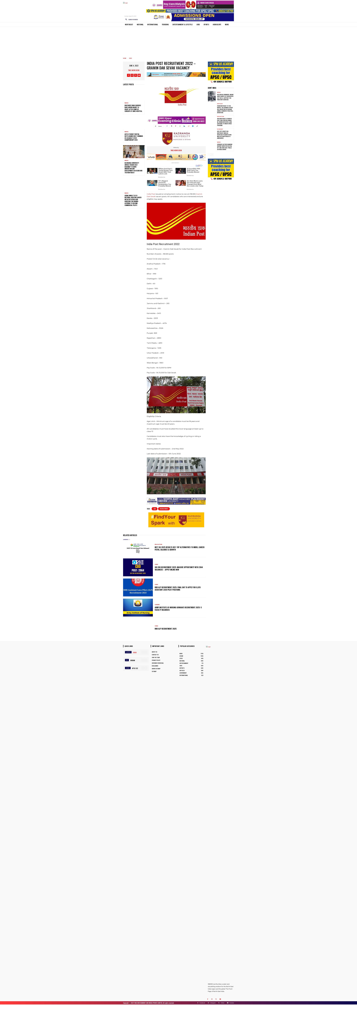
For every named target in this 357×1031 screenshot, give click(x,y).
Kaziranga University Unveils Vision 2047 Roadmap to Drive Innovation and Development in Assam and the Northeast (133, 168)
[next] (146, 652)
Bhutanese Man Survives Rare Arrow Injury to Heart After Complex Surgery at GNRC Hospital (133, 108)
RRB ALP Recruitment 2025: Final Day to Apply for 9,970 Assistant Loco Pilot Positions (178, 588)
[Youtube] (139, 75)
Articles (220, 103)
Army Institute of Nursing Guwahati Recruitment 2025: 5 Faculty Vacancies (178, 608)
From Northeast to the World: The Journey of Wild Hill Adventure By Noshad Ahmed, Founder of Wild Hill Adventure (225, 109)
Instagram (213, 1003)
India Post (151, 194)
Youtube (231, 1003)
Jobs (130, 58)
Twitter (222, 1003)
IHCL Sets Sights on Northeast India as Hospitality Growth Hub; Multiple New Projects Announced (224, 134)
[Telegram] (193, 126)
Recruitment (164, 509)
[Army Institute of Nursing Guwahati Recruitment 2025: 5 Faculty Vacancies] (138, 607)
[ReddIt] (188, 126)
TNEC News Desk (133, 70)
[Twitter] (135, 75)
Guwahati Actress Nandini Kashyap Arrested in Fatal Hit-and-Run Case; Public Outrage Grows (224, 146)
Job (154, 509)
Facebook (202, 1003)
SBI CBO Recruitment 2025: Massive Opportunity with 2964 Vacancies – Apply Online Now (179, 568)
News (126, 103)
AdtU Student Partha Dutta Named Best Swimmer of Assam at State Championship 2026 (134, 137)
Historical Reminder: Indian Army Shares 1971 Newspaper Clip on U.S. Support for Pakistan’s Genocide (225, 97)
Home (124, 58)
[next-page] (212, 154)
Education (158, 544)
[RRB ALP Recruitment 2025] (138, 628)
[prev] (143, 652)
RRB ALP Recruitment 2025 (166, 628)
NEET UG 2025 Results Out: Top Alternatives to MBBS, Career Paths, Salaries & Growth (179, 548)
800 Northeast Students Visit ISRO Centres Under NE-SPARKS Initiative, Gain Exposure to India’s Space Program (224, 122)
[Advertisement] (178, 41)
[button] (131, 19)
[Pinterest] (175, 126)
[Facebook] (128, 75)
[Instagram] (132, 75)
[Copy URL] (197, 126)
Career (157, 604)
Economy (220, 129)
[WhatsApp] (180, 126)
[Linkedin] (184, 126)
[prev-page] (209, 154)
